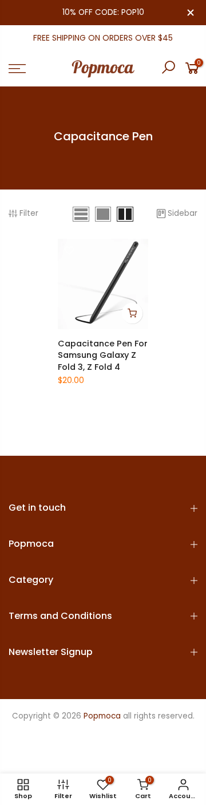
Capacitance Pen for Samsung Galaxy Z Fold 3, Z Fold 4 (103, 355)
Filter (28, 213)
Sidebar (182, 213)
